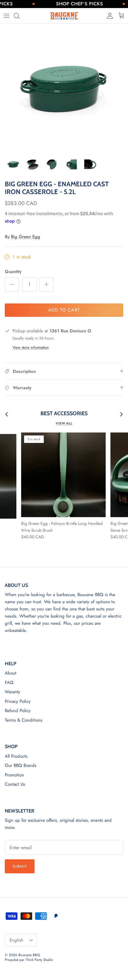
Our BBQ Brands (20, 765)
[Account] (108, 15)
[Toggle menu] (6, 15)
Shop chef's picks (74, 3)
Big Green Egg (25, 236)
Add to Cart (64, 310)
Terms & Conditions (23, 720)
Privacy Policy (18, 701)
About (10, 673)
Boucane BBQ (29, 955)
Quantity (13, 272)
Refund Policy (18, 710)
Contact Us (15, 784)
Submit (20, 866)
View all (64, 423)
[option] (64, 88)
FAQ (9, 682)
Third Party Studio (39, 959)
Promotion (14, 775)
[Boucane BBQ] (64, 16)
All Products (16, 756)
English (16, 940)
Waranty (12, 692)
